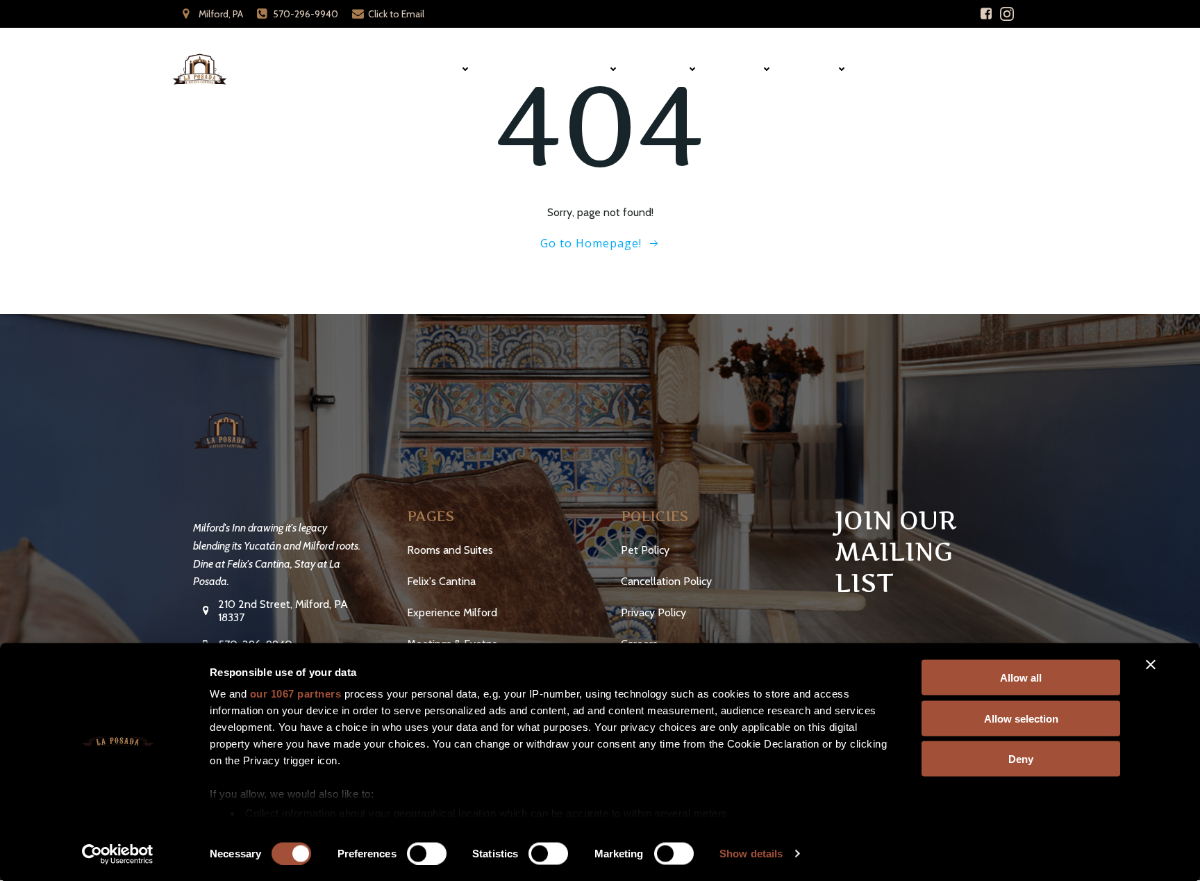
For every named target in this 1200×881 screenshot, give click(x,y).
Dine (510, 69)
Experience (578, 69)
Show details (751, 853)
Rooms (441, 69)
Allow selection (1021, 718)
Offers (818, 69)
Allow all (1021, 678)
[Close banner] (1151, 665)
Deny (1020, 759)
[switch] (427, 852)
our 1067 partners (296, 694)
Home (380, 69)
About (743, 69)
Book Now (986, 69)
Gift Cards (903, 69)
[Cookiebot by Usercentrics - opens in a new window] (117, 853)
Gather (666, 69)
